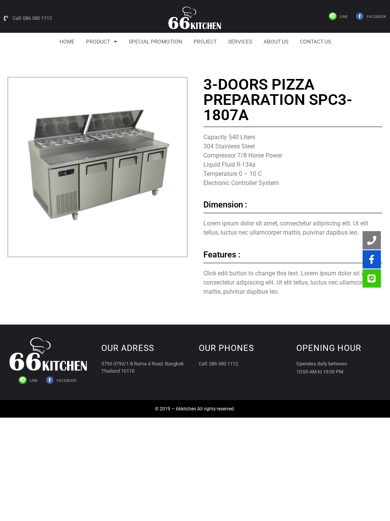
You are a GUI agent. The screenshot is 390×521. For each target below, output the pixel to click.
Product (98, 42)
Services (240, 42)
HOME (67, 42)
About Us (276, 42)
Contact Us (315, 42)
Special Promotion (155, 42)
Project (205, 42)
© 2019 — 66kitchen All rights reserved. (195, 409)
